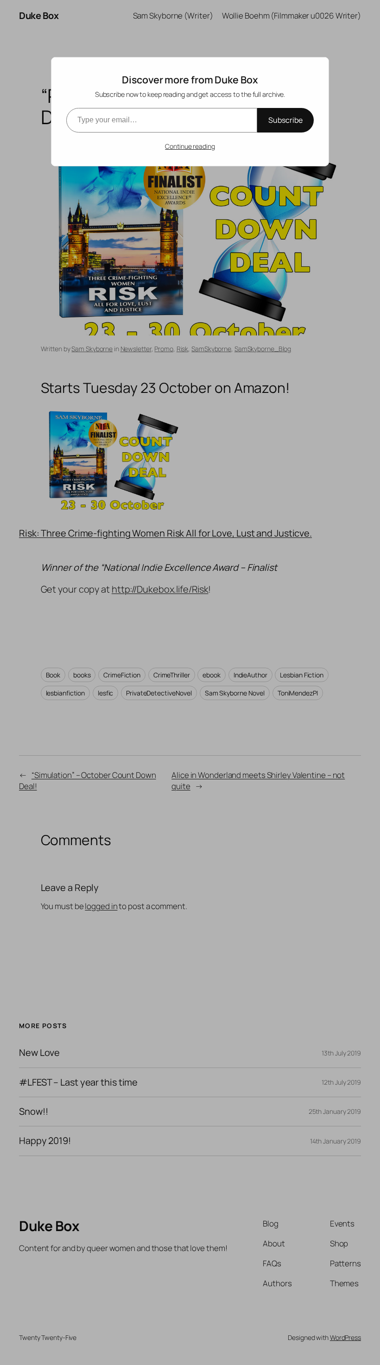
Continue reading (190, 146)
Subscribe (285, 120)
